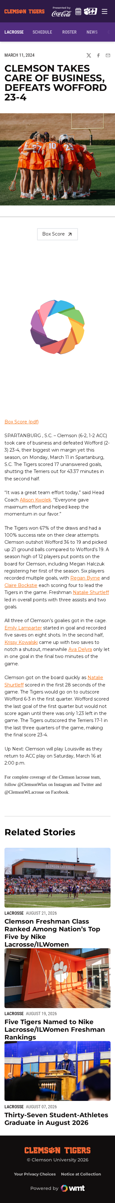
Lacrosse (14, 913)
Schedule (78, 11)
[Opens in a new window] (90, 11)
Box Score (53, 234)
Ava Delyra (80, 649)
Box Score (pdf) (21, 422)
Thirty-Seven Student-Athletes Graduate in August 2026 (56, 1119)
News (92, 32)
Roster (69, 32)
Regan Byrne (85, 578)
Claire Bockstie (20, 585)
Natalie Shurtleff (91, 592)
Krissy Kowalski (21, 642)
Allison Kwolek (35, 500)
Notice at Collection (81, 1174)
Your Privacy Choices (35, 1174)
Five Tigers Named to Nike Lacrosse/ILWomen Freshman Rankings (54, 1029)
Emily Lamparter (23, 628)
